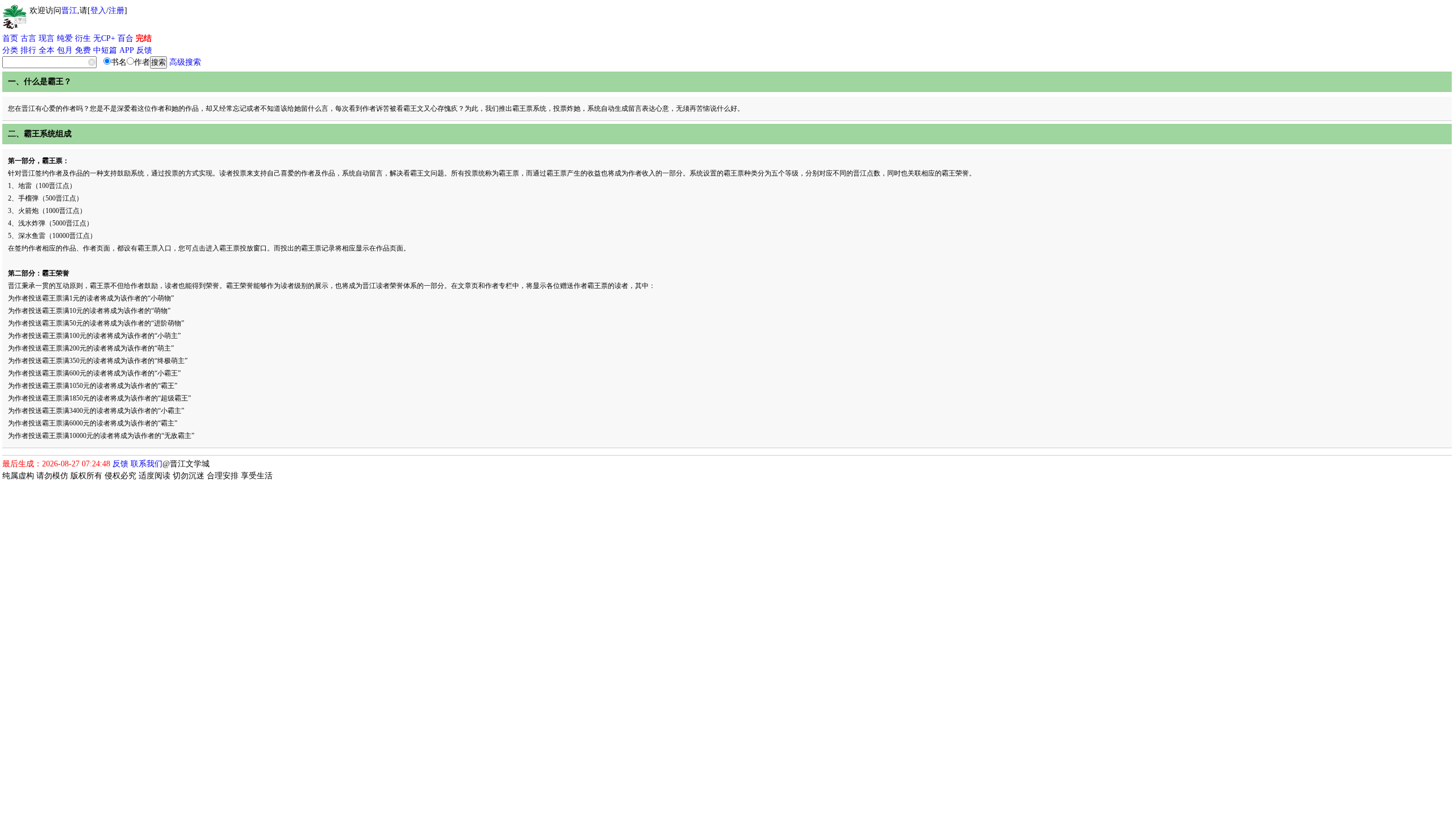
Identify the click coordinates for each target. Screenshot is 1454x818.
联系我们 (146, 464)
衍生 (83, 38)
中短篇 (105, 50)
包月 (65, 50)
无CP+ (104, 38)
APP (126, 50)
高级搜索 (185, 62)
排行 (28, 50)
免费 (83, 50)
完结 (144, 38)
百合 (125, 38)
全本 (47, 50)
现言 (47, 38)
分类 (10, 50)
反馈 (144, 50)
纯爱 (65, 38)
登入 (98, 10)
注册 (116, 10)
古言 (28, 38)
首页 (10, 38)
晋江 (69, 10)
